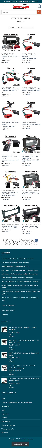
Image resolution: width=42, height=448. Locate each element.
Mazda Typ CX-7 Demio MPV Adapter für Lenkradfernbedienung (10, 124)
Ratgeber (4, 314)
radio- (3, 310)
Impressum (5, 414)
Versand (6, 62)
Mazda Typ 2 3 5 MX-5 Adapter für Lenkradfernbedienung (29, 56)
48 (32, 240)
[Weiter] (35, 243)
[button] (2, 6)
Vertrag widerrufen (7, 429)
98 (22, 243)
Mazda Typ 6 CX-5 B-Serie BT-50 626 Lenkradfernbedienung (31, 89)
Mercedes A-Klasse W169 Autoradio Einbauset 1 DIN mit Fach (30, 227)
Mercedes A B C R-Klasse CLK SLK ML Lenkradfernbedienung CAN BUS (10, 159)
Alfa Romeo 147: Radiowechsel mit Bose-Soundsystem (19, 274)
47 (28, 240)
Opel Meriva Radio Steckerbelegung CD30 (15, 266)
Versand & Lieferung (8, 425)
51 (11, 243)
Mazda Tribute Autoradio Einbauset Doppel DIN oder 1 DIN (10, 56)
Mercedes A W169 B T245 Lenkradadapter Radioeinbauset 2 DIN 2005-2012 (30, 159)
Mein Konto (5, 421)
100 (31, 243)
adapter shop (10, 310)
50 (7, 243)
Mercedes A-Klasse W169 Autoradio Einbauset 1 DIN (9, 227)
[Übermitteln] (39, 12)
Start (13, 18)
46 (24, 240)
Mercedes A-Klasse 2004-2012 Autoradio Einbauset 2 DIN (30, 193)
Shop (20, 18)
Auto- (3, 305)
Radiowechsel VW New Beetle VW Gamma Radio (17, 259)
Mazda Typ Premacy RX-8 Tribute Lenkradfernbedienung (31, 123)
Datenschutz (5, 406)
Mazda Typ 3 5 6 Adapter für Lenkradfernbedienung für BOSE (10, 90)
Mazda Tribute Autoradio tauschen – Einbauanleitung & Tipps (20, 299)
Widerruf (4, 432)
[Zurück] (5, 240)
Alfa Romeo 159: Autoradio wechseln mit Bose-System (19, 270)
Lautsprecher (9, 305)
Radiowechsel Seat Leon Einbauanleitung (15, 262)
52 (15, 243)
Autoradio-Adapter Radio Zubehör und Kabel (16, 402)
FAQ (3, 410)
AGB (3, 399)
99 (27, 243)
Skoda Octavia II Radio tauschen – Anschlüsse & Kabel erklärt (19, 286)
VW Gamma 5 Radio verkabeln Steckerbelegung (17, 277)
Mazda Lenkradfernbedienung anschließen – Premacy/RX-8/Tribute (20, 292)
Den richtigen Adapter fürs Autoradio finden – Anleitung (20, 281)
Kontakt (4, 417)
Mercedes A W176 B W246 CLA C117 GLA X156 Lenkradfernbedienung (9, 193)
